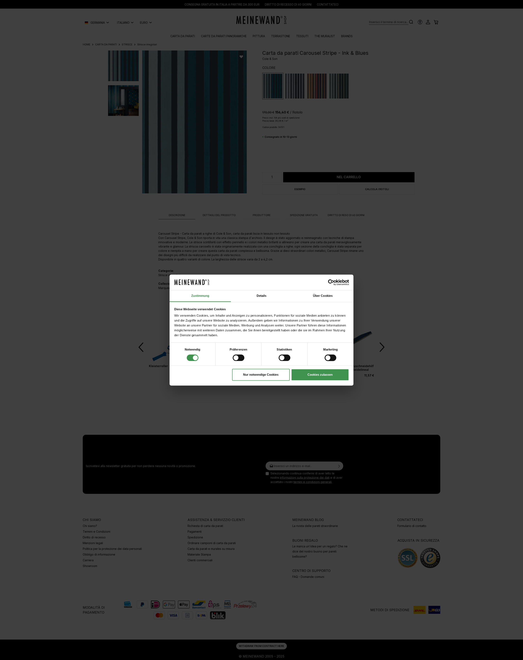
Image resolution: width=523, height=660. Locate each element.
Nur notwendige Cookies (260, 375)
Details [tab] (262, 296)
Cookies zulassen (320, 375)
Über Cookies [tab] (323, 296)
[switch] (238, 357)
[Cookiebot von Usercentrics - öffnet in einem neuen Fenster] (331, 282)
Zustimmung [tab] (200, 296)
